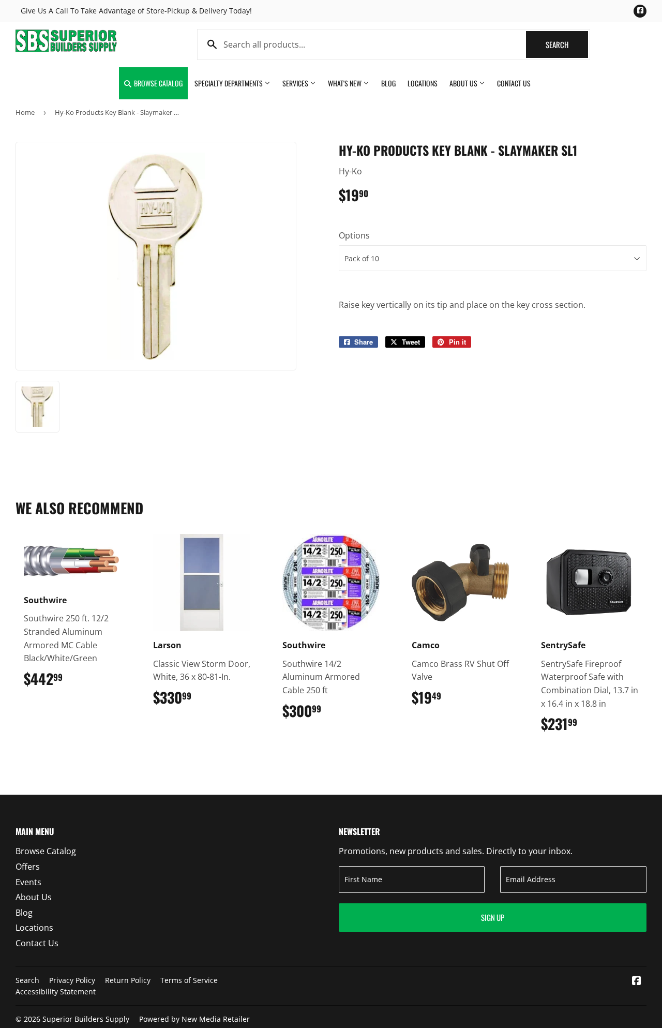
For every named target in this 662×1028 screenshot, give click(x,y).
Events (28, 882)
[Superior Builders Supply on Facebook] (636, 981)
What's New (345, 83)
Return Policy (128, 980)
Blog (388, 83)
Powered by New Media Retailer (194, 1019)
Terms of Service (189, 980)
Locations (423, 83)
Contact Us (514, 83)
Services (296, 83)
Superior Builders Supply (85, 1019)
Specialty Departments (229, 83)
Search (567, 44)
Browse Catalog (157, 83)
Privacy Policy (72, 980)
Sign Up (492, 917)
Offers (28, 866)
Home (25, 112)
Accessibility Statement (56, 991)
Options (354, 235)
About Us (464, 83)
